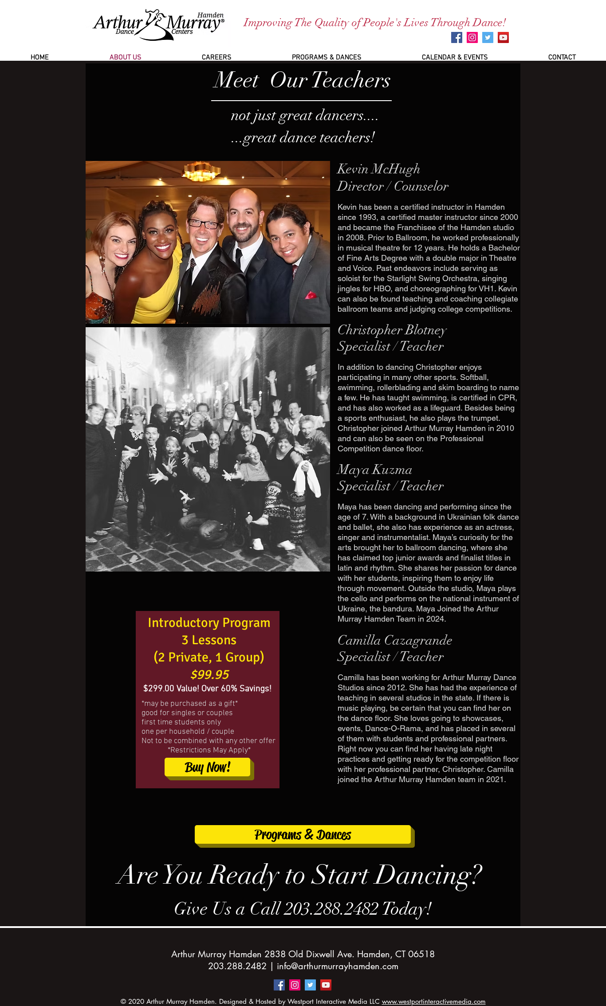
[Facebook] (456, 37)
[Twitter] (487, 37)
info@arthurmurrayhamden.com (337, 966)
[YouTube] (503, 37)
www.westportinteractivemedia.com (434, 1001)
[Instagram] (472, 37)
